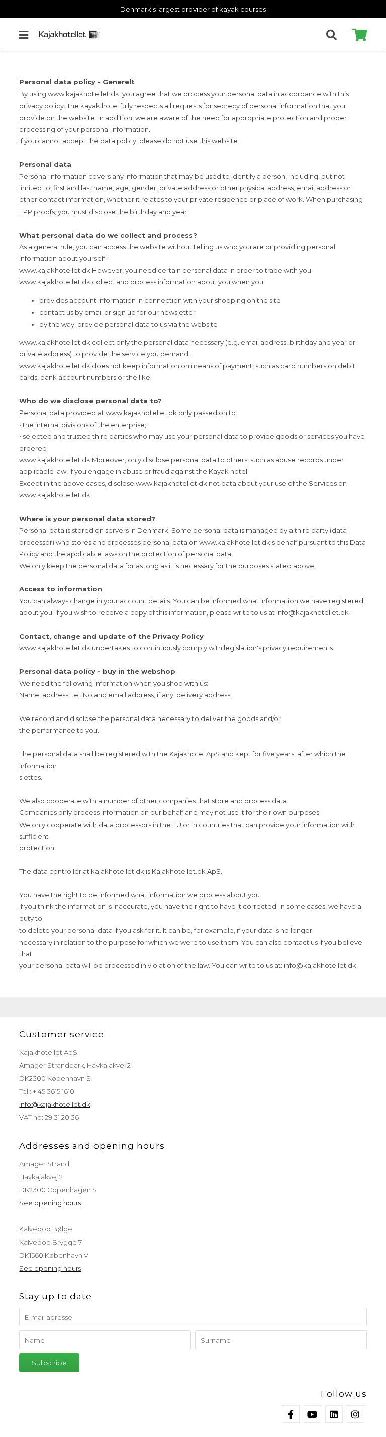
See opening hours (50, 1203)
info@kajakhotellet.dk (54, 1104)
